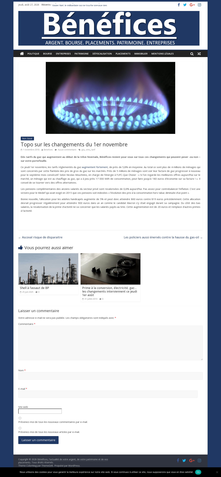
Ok (198, 472)
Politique (33, 53)
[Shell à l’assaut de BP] (48, 255)
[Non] (217, 472)
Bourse (47, 53)
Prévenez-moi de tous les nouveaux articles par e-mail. (49, 432)
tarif (93, 149)
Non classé (27, 138)
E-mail (22, 388)
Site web (23, 406)
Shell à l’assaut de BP (34, 288)
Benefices (48, 149)
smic (88, 149)
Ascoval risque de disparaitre (40, 237)
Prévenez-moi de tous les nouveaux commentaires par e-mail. (53, 421)
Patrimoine (82, 53)
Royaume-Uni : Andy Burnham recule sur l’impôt (77, 4)
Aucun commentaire (66, 149)
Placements (123, 53)
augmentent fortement (95, 167)
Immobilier (141, 53)
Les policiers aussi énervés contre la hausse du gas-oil (163, 237)
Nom (22, 370)
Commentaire (26, 323)
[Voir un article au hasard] (199, 53)
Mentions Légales (162, 53)
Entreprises (63, 53)
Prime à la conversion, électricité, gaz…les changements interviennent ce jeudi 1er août (109, 291)
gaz (83, 149)
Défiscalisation (102, 53)
